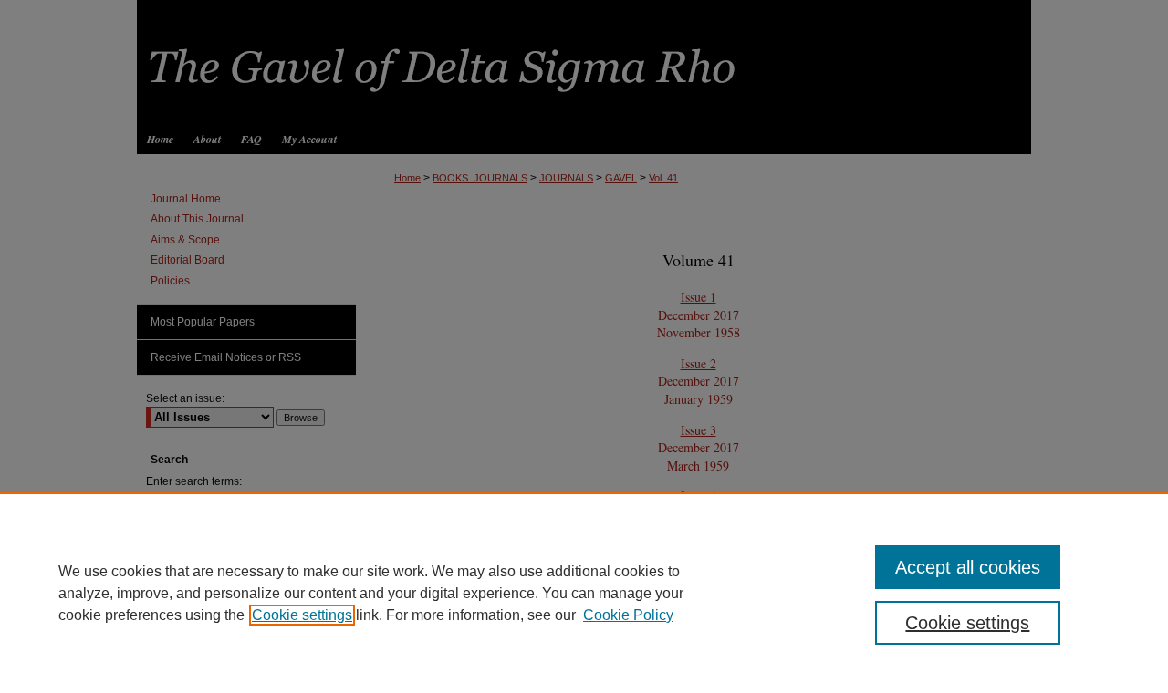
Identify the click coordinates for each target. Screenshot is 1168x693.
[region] (584, 592)
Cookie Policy (628, 615)
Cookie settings (302, 615)
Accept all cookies (967, 567)
